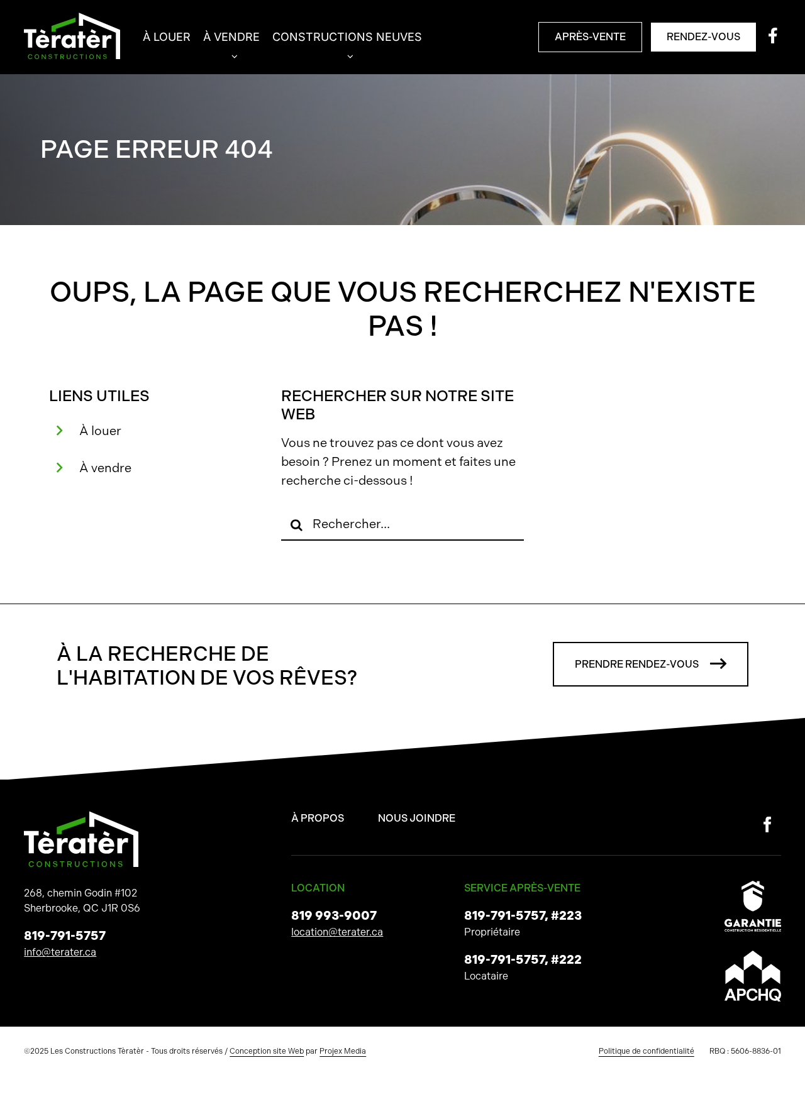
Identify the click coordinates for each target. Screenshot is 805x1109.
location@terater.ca (337, 932)
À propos (317, 818)
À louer (100, 431)
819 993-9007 (334, 915)
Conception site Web (267, 1051)
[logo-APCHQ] (752, 955)
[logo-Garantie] (752, 885)
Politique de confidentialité (646, 1051)
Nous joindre (416, 818)
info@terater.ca (60, 952)
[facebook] (767, 824)
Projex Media (342, 1051)
